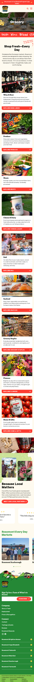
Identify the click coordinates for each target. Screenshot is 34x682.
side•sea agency (20, 677)
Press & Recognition (8, 614)
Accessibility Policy (13, 679)
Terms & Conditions (25, 679)
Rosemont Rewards (8, 631)
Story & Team (6, 608)
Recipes (4, 628)
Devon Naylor (6, 677)
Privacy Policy (4, 679)
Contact (4, 622)
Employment (6, 611)
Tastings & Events (7, 625)
